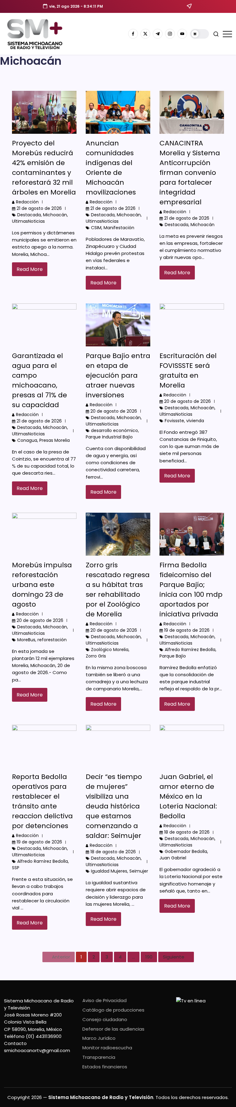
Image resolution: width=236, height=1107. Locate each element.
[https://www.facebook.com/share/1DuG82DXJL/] (133, 34)
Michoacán (55, 215)
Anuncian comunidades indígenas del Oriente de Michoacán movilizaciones (111, 167)
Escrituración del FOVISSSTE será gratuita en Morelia (188, 370)
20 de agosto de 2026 (113, 411)
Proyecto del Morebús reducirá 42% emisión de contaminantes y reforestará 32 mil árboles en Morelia (44, 167)
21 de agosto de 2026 (39, 208)
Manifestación (119, 228)
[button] (199, 34)
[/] (145, 34)
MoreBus (26, 640)
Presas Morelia (54, 440)
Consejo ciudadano (104, 1019)
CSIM (96, 228)
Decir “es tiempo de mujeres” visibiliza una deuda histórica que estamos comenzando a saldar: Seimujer (114, 806)
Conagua (27, 440)
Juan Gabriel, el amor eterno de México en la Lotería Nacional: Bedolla (188, 796)
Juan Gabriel (172, 858)
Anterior (61, 957)
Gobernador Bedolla (186, 851)
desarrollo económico (114, 430)
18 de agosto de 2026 (113, 852)
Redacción (27, 202)
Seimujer (138, 871)
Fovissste (174, 421)
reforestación (52, 640)
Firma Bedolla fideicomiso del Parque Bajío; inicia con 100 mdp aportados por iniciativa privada (190, 589)
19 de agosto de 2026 (187, 630)
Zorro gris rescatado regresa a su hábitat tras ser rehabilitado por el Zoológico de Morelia (118, 589)
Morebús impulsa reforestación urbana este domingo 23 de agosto (42, 584)
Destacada (29, 215)
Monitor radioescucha (107, 1047)
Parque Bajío (172, 656)
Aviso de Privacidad (104, 1000)
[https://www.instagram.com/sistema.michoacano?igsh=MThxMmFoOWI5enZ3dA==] (170, 34)
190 (148, 957)
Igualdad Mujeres (109, 871)
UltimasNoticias (28, 221)
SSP (15, 868)
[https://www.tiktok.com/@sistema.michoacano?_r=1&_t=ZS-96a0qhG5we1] (158, 34)
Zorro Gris (96, 656)
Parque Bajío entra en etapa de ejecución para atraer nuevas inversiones (118, 375)
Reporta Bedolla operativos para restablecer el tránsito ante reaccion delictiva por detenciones (42, 801)
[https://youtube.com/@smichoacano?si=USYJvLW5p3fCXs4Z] (182, 34)
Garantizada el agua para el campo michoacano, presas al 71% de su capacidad (39, 380)
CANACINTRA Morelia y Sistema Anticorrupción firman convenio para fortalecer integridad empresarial (189, 172)
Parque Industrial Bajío (109, 437)
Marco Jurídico (99, 1038)
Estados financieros (104, 1066)
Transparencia (98, 1057)
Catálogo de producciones (113, 1010)
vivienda (195, 421)
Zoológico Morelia (109, 649)
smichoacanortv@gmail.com (37, 1050)
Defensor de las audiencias (113, 1029)
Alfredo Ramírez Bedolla (190, 649)
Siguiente (173, 957)
